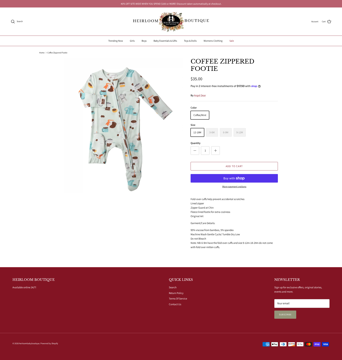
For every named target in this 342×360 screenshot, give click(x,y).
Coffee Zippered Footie (57, 52)
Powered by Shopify (49, 343)
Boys (144, 40)
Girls (132, 40)
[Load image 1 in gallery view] (123, 125)
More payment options (234, 186)
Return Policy (176, 293)
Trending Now (115, 40)
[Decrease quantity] (195, 150)
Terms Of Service (178, 298)
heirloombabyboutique (29, 343)
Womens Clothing (213, 40)
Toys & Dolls (190, 40)
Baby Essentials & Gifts (165, 40)
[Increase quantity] (215, 150)
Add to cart (234, 166)
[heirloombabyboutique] (171, 21)
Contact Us (175, 304)
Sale (231, 40)
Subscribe (285, 314)
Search (173, 287)
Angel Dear (200, 95)
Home (42, 52)
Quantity (195, 143)
